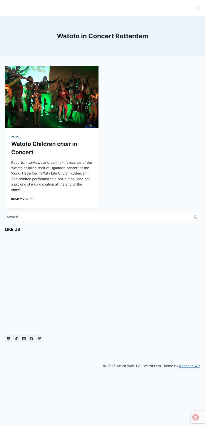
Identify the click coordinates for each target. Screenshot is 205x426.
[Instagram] (23, 338)
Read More (22, 198)
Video (15, 136)
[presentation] (51, 97)
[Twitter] (39, 338)
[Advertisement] (53, 390)
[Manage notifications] (195, 417)
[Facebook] (31, 338)
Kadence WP (189, 366)
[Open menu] (196, 8)
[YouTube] (8, 338)
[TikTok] (16, 338)
